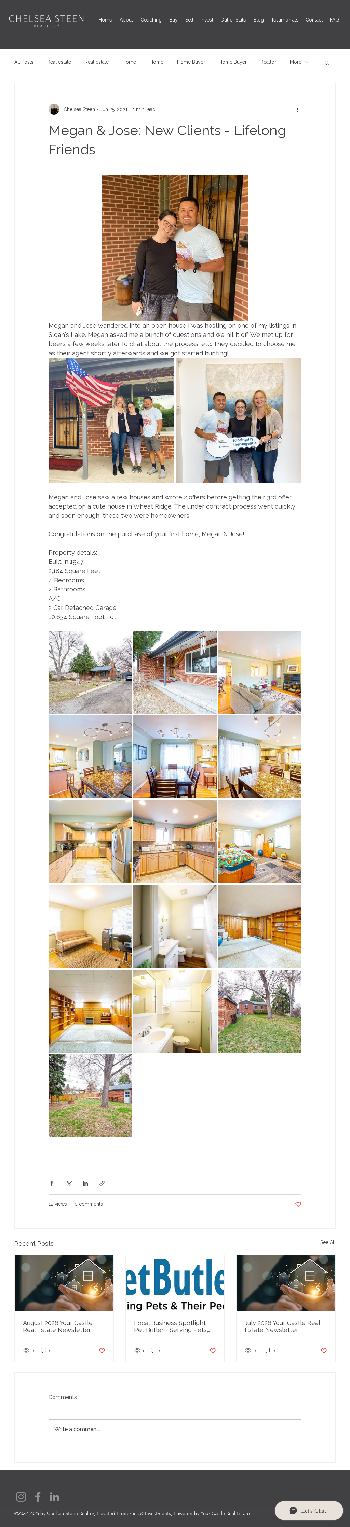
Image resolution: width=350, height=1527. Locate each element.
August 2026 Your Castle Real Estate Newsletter (58, 1326)
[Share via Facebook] (52, 1183)
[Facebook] (37, 1496)
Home (129, 62)
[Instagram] (21, 1496)
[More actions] (297, 109)
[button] (327, 62)
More (295, 62)
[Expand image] (111, 420)
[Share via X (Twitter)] (68, 1183)
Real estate (59, 62)
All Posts (23, 62)
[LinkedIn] (54, 1496)
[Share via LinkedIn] (85, 1183)
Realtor (268, 62)
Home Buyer (191, 62)
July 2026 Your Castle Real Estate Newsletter (282, 1326)
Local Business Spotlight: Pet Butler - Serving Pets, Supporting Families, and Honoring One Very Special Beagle (173, 1326)
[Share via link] (102, 1183)
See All (328, 1242)
